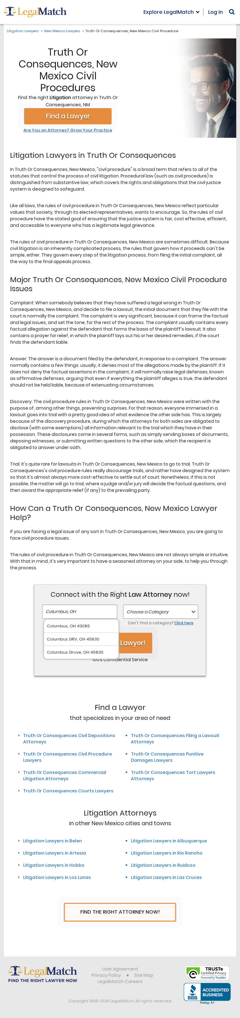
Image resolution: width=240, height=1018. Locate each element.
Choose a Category (147, 612)
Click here (183, 623)
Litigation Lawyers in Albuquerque (169, 841)
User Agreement (120, 969)
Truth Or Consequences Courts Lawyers (68, 791)
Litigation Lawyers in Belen (52, 841)
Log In (215, 12)
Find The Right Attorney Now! (120, 912)
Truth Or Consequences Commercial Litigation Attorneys (64, 775)
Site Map (143, 975)
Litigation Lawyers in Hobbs (53, 865)
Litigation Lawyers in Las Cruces (166, 877)
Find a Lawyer (68, 116)
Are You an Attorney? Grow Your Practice (67, 130)
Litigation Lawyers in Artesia (54, 853)
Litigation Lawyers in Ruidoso (163, 865)
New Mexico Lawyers (62, 30)
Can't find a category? (160, 623)
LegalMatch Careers (120, 981)
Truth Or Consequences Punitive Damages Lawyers (167, 757)
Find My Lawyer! (120, 642)
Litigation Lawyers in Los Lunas (57, 877)
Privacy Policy (106, 975)
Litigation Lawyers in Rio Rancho (166, 853)
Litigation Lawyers (22, 30)
